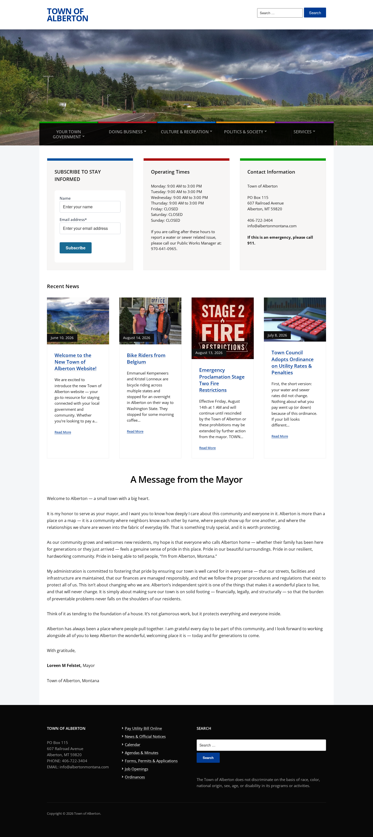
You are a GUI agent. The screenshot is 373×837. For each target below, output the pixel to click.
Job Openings (136, 768)
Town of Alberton (67, 15)
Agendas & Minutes (141, 752)
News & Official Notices (145, 736)
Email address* (73, 219)
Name (65, 198)
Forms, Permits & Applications (151, 760)
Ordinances (135, 776)
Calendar (132, 744)
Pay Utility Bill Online (143, 728)
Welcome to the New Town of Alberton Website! (75, 362)
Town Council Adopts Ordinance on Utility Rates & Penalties (293, 362)
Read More (63, 432)
